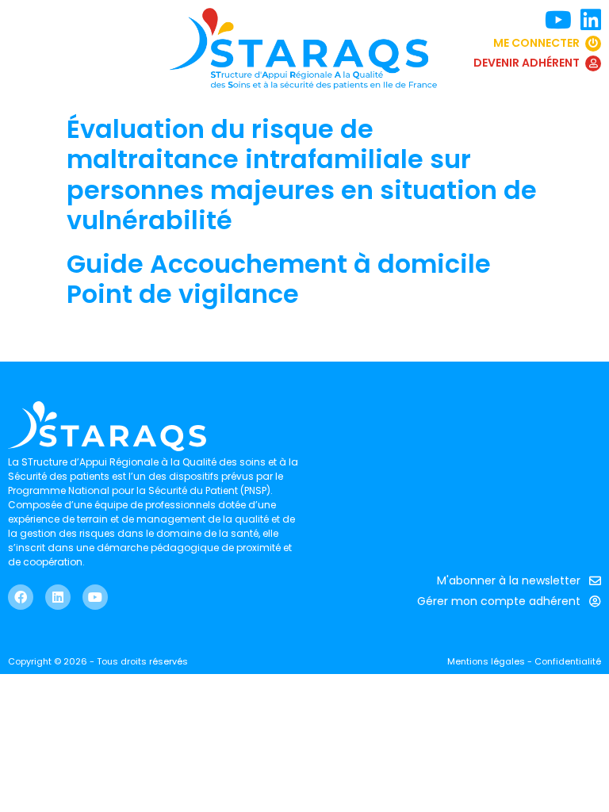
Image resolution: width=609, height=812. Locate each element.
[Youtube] (95, 597)
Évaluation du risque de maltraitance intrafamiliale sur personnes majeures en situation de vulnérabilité (302, 174)
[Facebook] (20, 597)
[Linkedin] (58, 597)
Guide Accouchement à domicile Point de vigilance (279, 279)
